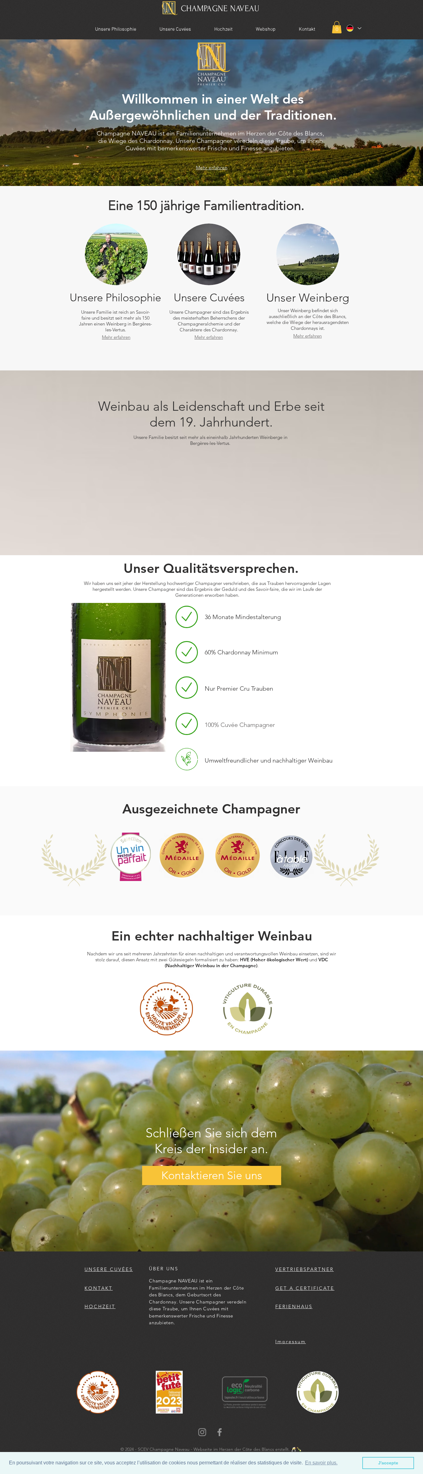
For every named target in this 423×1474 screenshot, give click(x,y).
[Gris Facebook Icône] (219, 1432)
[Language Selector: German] (354, 28)
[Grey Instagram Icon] (202, 1432)
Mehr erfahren (212, 167)
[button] (337, 27)
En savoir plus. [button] (321, 1462)
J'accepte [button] (388, 1462)
